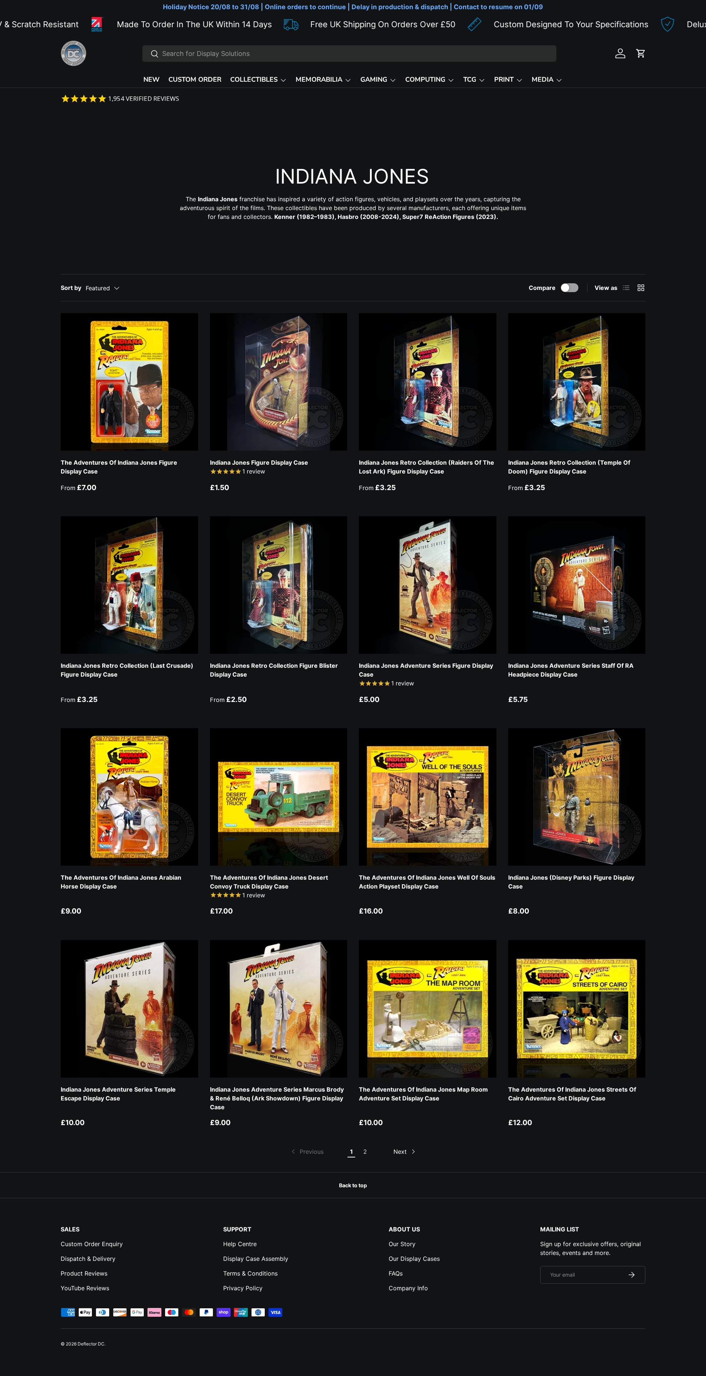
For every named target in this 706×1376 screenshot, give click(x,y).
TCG (469, 79)
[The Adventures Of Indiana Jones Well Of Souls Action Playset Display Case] (427, 797)
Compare (542, 287)
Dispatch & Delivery (88, 1258)
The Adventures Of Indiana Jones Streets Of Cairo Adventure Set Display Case (572, 1094)
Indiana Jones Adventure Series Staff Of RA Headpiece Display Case (571, 670)
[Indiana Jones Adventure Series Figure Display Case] (427, 585)
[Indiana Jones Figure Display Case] (278, 382)
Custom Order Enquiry (92, 1244)
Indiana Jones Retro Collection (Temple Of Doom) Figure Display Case (569, 467)
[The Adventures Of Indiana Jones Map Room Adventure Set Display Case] (427, 1009)
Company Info (408, 1288)
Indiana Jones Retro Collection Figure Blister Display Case (274, 670)
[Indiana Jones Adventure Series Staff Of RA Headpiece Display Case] (577, 585)
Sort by (71, 287)
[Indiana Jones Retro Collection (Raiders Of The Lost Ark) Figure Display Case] (427, 382)
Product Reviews (84, 1273)
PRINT (504, 79)
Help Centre (240, 1244)
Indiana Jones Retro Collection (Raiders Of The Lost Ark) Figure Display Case (426, 467)
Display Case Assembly (255, 1258)
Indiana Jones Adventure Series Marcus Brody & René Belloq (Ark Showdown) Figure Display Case (277, 1098)
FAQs (396, 1273)
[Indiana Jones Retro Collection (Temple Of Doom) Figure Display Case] (577, 382)
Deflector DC (91, 1344)
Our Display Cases (414, 1258)
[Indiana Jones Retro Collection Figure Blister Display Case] (278, 585)
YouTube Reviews (85, 1288)
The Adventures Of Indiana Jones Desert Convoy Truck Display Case (269, 882)
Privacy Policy (243, 1288)
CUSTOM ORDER (194, 79)
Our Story (402, 1244)
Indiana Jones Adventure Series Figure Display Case (426, 670)
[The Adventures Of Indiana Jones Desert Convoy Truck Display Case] (278, 797)
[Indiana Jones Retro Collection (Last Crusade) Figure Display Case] (129, 585)
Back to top (353, 1185)
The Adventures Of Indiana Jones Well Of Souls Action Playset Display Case (427, 882)
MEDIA (542, 79)
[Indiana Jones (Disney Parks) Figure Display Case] (577, 797)
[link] (307, 1151)
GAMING (373, 79)
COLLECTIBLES (254, 79)
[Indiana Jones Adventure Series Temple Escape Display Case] (129, 1009)
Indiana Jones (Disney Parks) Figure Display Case (571, 882)
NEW (151, 79)
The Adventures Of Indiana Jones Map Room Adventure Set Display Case (423, 1094)
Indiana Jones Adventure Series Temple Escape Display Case (118, 1094)
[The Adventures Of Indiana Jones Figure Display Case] (129, 382)
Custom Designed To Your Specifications (472, 24)
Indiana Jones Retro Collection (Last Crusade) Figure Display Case (127, 670)
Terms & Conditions (250, 1273)
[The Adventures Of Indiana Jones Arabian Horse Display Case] (129, 797)
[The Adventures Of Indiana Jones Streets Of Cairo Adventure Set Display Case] (577, 1009)
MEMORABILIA (319, 79)
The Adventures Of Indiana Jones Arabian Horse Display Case (121, 882)
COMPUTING (425, 79)
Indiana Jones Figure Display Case (259, 462)
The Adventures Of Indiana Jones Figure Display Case (119, 467)
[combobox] (349, 53)
